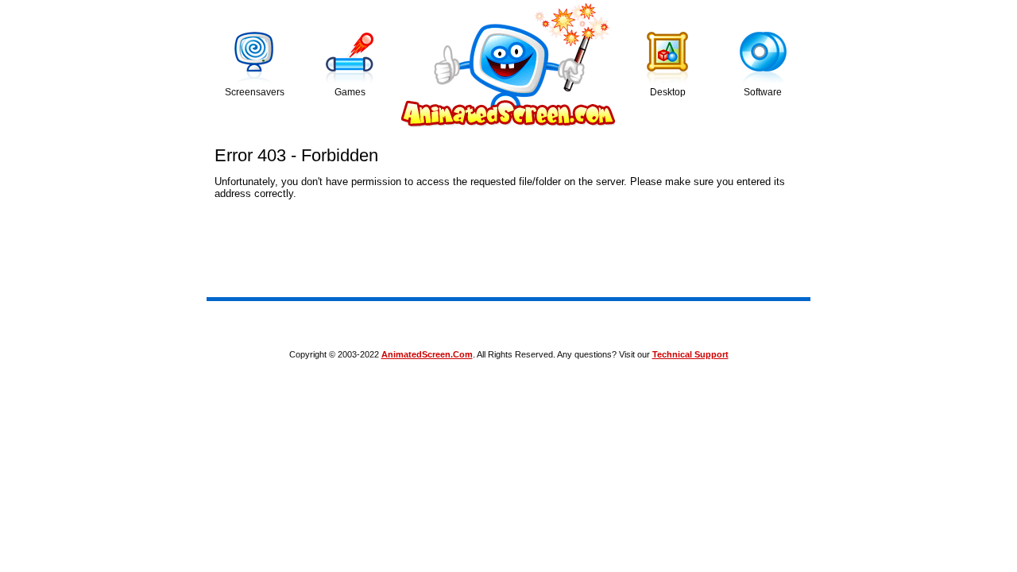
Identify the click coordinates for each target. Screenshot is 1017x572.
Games (349, 92)
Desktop (668, 92)
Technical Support (690, 354)
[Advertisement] (508, 321)
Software (763, 92)
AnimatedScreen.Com (427, 354)
